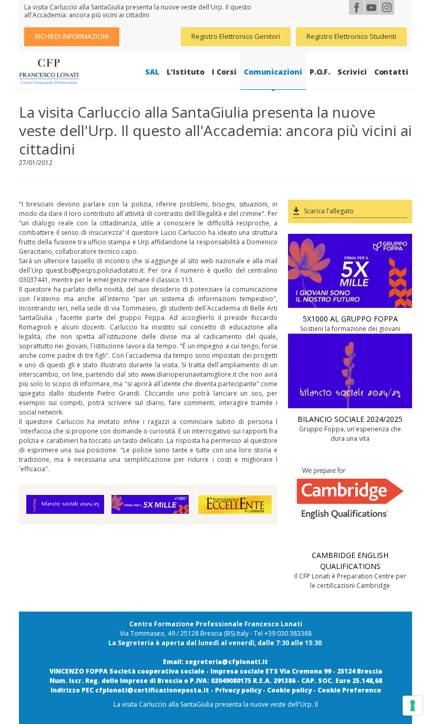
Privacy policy (238, 690)
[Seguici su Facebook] (356, 7)
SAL (152, 72)
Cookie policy (289, 690)
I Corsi (224, 72)
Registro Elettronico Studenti (351, 36)
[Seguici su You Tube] (371, 7)
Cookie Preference (349, 690)
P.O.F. (320, 72)
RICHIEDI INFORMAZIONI (72, 36)
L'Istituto (185, 72)
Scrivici (351, 72)
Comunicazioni (273, 72)
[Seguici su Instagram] (386, 7)
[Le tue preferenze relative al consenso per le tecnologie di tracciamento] (413, 706)
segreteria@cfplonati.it (226, 661)
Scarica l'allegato (329, 210)
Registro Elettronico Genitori (235, 36)
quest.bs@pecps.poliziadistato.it (94, 270)
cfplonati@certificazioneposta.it (152, 690)
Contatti (391, 72)
